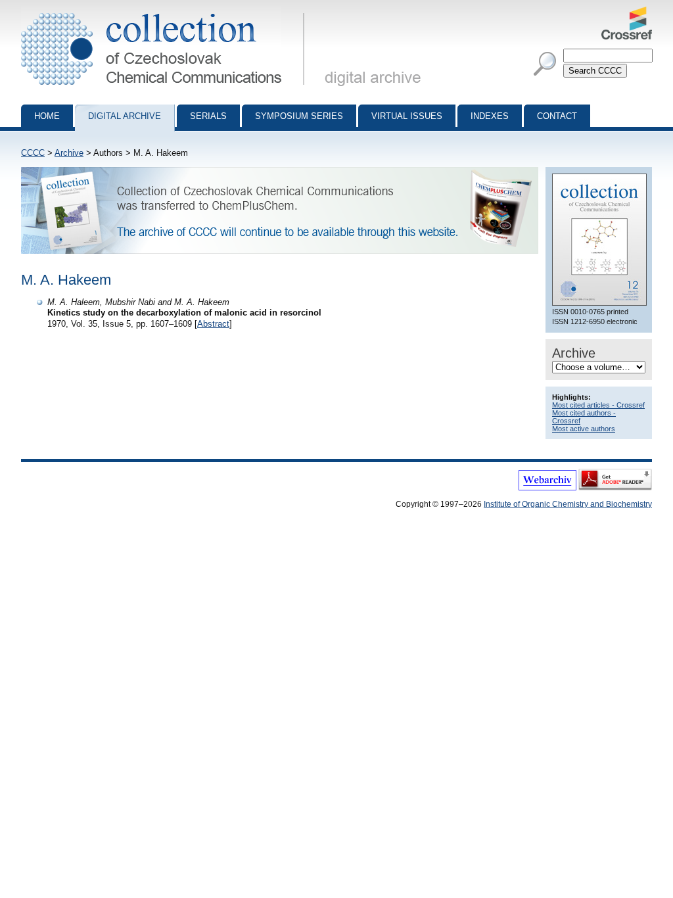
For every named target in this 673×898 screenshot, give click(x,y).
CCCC (33, 153)
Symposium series (299, 116)
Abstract (213, 324)
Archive (69, 153)
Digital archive (124, 116)
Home (47, 116)
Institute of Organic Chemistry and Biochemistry (568, 504)
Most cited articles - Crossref (598, 405)
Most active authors (583, 429)
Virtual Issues (406, 116)
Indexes (490, 116)
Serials (208, 116)
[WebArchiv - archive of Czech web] (547, 488)
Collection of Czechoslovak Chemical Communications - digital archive (166, 12)
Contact (557, 116)
